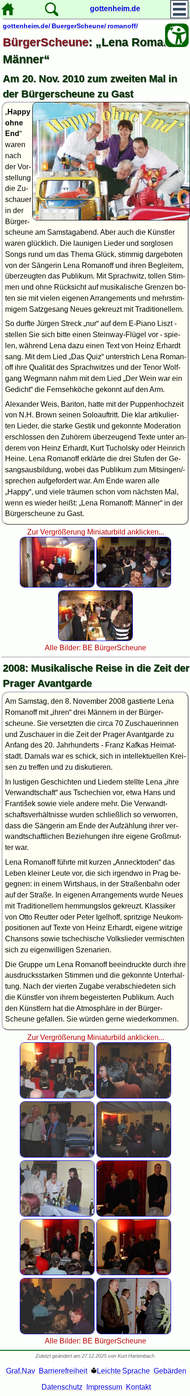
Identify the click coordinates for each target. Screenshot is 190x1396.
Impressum (104, 1387)
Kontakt (138, 1387)
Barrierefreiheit (63, 1371)
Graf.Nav (20, 1371)
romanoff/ (122, 26)
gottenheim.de (115, 8)
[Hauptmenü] (179, 9)
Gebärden (170, 1371)
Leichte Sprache (123, 1371)
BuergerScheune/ (79, 26)
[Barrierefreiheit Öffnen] (177, 35)
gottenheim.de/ (26, 26)
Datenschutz (62, 1387)
